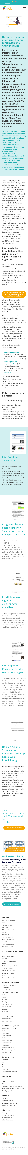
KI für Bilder (5, 934)
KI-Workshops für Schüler (9, 1115)
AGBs (3, 1084)
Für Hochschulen (7, 1040)
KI (2, 1014)
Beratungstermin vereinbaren (10, 1103)
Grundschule (5, 987)
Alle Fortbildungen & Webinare (10, 966)
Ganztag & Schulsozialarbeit (10, 992)
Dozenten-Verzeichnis (8, 978)
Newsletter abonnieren (8, 1105)
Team (3, 1062)
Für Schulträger (6, 1035)
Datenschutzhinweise (8, 1081)
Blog (3, 975)
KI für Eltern (5, 959)
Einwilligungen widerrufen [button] (9, 1091)
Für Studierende (6, 1045)
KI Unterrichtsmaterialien (9, 961)
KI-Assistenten (6, 942)
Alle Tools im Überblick (8, 920)
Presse (4, 1067)
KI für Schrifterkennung (8, 939)
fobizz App (5, 1113)
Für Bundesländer (7, 1038)
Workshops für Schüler (8, 946)
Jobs (3, 1064)
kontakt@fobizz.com (7, 1101)
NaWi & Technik (6, 1007)
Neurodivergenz (6, 1018)
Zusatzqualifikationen (8, 973)
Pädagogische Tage (7, 968)
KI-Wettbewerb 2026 (7, 1117)
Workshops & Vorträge (8, 971)
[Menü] (24, 8)
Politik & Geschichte (7, 1004)
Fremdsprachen (6, 1002)
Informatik (5, 1011)
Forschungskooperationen (9, 1071)
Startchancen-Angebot (8, 1050)
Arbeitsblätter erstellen (8, 930)
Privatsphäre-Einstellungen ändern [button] (12, 1086)
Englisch (4, 999)
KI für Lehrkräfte (6, 954)
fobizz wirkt (5, 1069)
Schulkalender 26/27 (8, 1120)
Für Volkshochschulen (8, 1047)
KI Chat (4, 932)
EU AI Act (4, 963)
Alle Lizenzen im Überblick (9, 1028)
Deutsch (4, 995)
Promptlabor (5, 927)
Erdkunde (5, 1009)
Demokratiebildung (7, 1016)
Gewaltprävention (7, 1021)
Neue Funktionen (7, 925)
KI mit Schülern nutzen (8, 944)
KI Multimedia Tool (7, 937)
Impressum (5, 1079)
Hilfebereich (5, 1098)
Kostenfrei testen (7, 1052)
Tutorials (4, 923)
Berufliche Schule (7, 990)
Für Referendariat (7, 1043)
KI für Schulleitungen (8, 956)
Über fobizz (5, 1059)
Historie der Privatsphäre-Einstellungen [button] (13, 1088)
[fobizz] (11, 8)
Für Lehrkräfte (6, 1031)
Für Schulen (5, 1033)
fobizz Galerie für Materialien (10, 985)
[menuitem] (24, 8)
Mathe (4, 997)
